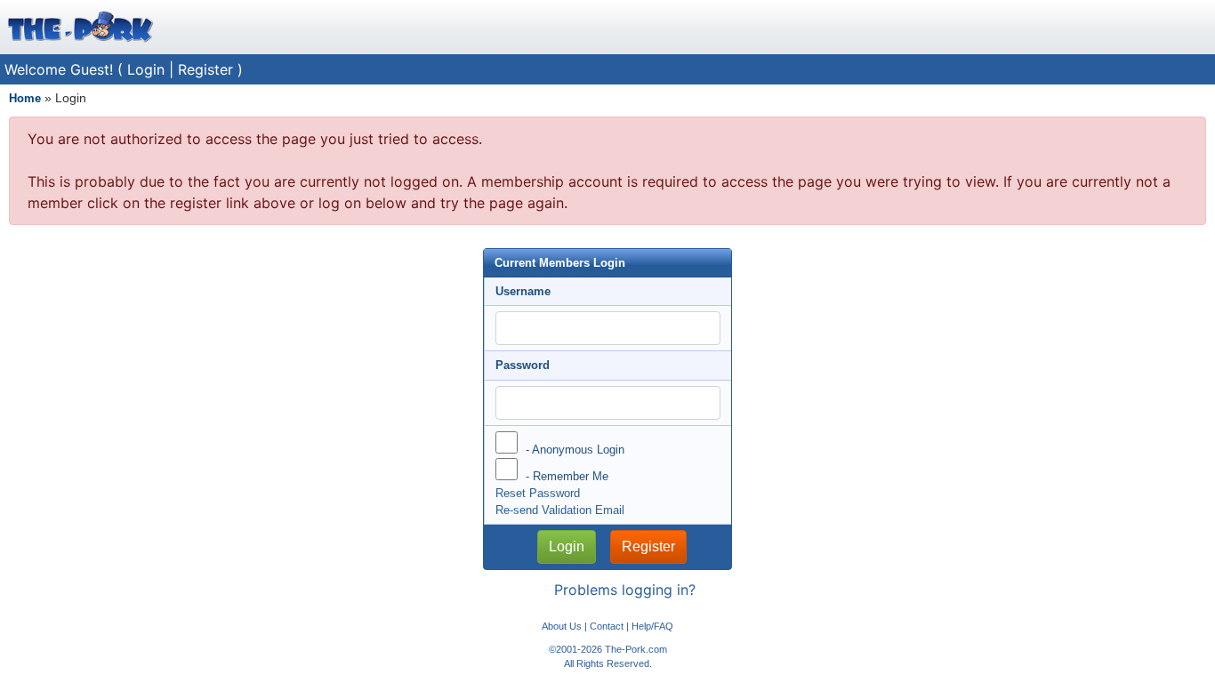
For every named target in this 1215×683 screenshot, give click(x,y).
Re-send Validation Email (559, 510)
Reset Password (537, 493)
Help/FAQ (652, 626)
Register (205, 69)
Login (146, 69)
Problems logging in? (625, 590)
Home (25, 98)
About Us (562, 626)
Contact (607, 626)
